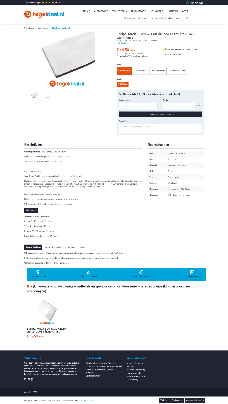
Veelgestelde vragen (135, 363)
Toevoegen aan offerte (160, 114)
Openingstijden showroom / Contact (101, 363)
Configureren (177, 400)
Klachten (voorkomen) (136, 370)
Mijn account (196, 3)
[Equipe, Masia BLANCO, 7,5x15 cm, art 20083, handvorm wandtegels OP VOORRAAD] (47, 312)
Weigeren (164, 400)
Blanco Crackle (124, 71)
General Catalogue (33, 247)
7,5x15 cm (122, 84)
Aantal (165, 100)
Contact (179, 18)
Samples (130, 367)
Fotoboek (159, 18)
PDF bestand (31, 210)
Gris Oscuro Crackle (178, 71)
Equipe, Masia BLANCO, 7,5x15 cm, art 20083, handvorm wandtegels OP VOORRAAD (46, 330)
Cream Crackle (140, 71)
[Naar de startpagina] (44, 14)
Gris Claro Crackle (158, 71)
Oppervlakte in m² (126, 100)
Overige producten (145, 18)
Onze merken (129, 18)
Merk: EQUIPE (121, 43)
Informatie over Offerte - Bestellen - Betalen (104, 367)
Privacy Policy (132, 380)
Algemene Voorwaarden (136, 376)
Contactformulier (93, 376)
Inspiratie (169, 18)
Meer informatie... (90, 400)
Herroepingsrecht (134, 373)
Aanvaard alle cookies (195, 400)
